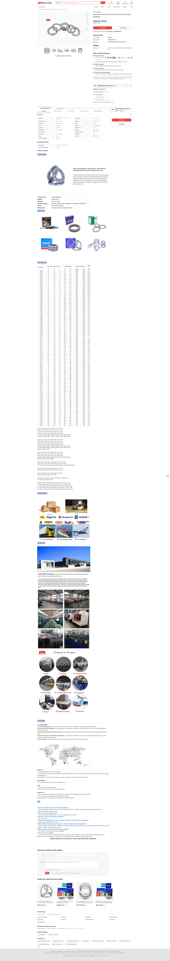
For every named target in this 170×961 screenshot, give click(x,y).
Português (63, 952)
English (54, 952)
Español (58, 952)
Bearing (56, 9)
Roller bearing (88, 917)
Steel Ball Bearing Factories (58, 941)
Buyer (102, 6)
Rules (132, 6)
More (38, 946)
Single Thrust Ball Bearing (124, 941)
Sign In (95, 102)
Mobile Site (114, 951)
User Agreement (92, 955)
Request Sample (117, 31)
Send (47, 873)
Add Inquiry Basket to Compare (64, 55)
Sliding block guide (41, 922)
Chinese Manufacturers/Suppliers (69, 951)
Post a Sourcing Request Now (74, 873)
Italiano (78, 952)
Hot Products (52, 951)
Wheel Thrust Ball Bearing (57, 944)
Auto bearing (39, 919)
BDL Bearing (63, 919)
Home (38, 9)
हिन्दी (103, 952)
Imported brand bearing (42, 917)
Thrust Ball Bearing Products (97, 941)
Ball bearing (63, 917)
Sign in (131, 3)
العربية (92, 952)
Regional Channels (100, 951)
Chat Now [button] (124, 27)
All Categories (42, 6)
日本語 (99, 952)
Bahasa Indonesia (122, 952)
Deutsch (82, 952)
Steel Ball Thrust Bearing (111, 941)
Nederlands (87, 952)
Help (109, 6)
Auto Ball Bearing (85, 941)
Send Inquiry (103, 27)
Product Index (107, 951)
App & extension (116, 6)
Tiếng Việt (115, 952)
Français (67, 952)
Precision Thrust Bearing (53, 934)
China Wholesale (80, 951)
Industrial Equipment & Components (47, 9)
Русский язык (73, 952)
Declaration (99, 955)
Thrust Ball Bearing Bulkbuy (70, 944)
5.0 (116, 110)
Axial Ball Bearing (41, 934)
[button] (105, 111)
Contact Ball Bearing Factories (72, 941)
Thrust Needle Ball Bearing (43, 944)
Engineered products (89, 919)
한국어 (96, 952)
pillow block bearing (113, 917)
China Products (59, 951)
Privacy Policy (104, 955)
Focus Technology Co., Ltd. (76, 955)
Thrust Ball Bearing (63, 9)
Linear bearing (112, 919)
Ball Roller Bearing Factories (44, 941)
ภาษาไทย (106, 952)
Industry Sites (93, 951)
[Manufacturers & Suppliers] (44, 2)
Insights (118, 951)
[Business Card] (130, 114)
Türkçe (111, 952)
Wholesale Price (87, 951)
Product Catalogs (56, 914)
